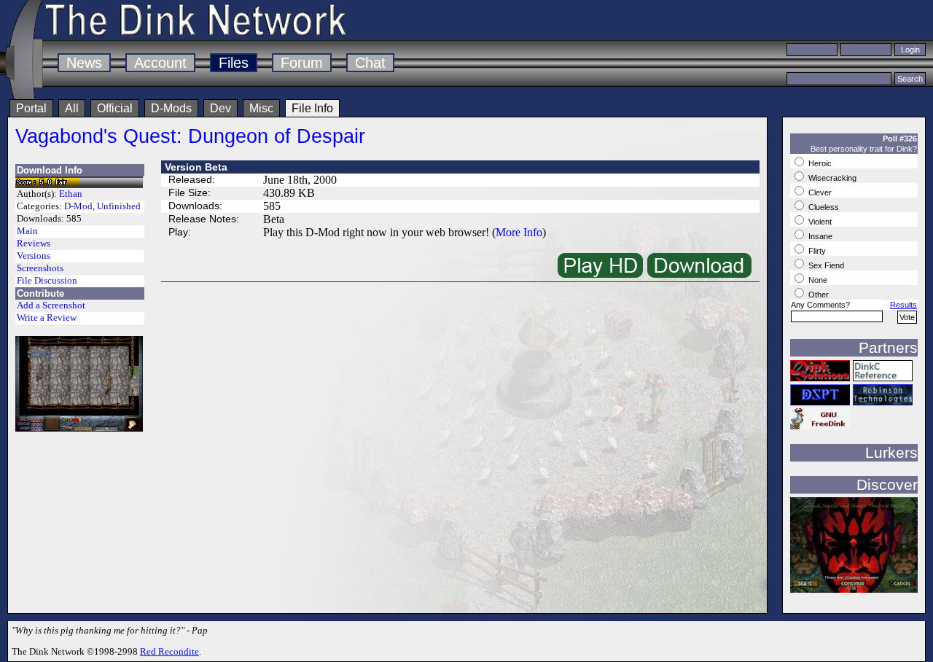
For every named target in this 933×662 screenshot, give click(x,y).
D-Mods (171, 108)
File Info (312, 108)
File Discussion (47, 281)
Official (115, 108)
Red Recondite (169, 651)
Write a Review (47, 318)
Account (160, 63)
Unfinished (119, 206)
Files (234, 63)
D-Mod (78, 206)
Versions (33, 256)
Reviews (33, 243)
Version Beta (196, 167)
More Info (519, 232)
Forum (302, 63)
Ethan (70, 194)
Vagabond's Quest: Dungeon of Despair (190, 136)
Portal (31, 108)
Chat (370, 63)
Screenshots (40, 268)
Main (27, 231)
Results (903, 304)
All (72, 108)
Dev (220, 108)
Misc (261, 108)
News (84, 63)
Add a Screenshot (51, 305)
